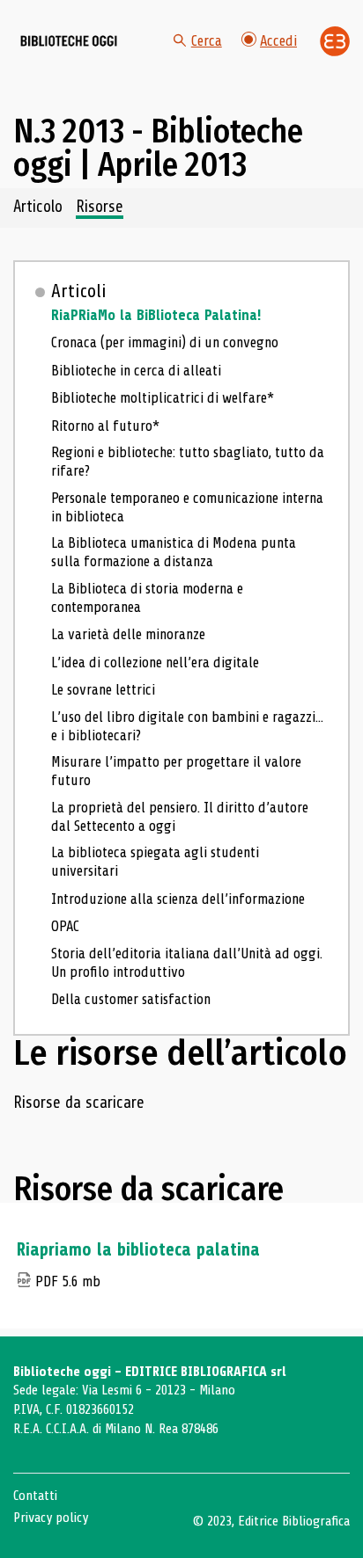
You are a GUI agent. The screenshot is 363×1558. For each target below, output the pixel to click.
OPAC (65, 926)
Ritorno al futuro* (105, 426)
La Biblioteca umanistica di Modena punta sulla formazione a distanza (173, 552)
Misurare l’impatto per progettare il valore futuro (176, 771)
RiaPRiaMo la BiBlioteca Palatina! (156, 315)
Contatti (35, 1495)
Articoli (79, 291)
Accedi (278, 41)
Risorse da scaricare (78, 1103)
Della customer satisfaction (131, 999)
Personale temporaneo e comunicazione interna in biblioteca (187, 507)
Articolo (38, 207)
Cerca (206, 41)
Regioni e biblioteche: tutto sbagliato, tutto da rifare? (187, 461)
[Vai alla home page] (68, 41)
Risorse (99, 207)
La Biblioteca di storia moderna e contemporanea (147, 597)
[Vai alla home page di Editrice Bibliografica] (335, 41)
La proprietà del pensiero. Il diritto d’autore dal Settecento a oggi (179, 816)
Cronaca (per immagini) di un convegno (164, 342)
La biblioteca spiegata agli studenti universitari (155, 861)
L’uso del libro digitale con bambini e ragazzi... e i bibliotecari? (187, 726)
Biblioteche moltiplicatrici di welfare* (162, 398)
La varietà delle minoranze (128, 634)
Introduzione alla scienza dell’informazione (178, 899)
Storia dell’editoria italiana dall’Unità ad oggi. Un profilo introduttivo (186, 962)
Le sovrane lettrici (103, 689)
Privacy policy (50, 1517)
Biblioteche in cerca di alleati (136, 370)
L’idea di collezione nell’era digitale (155, 662)
